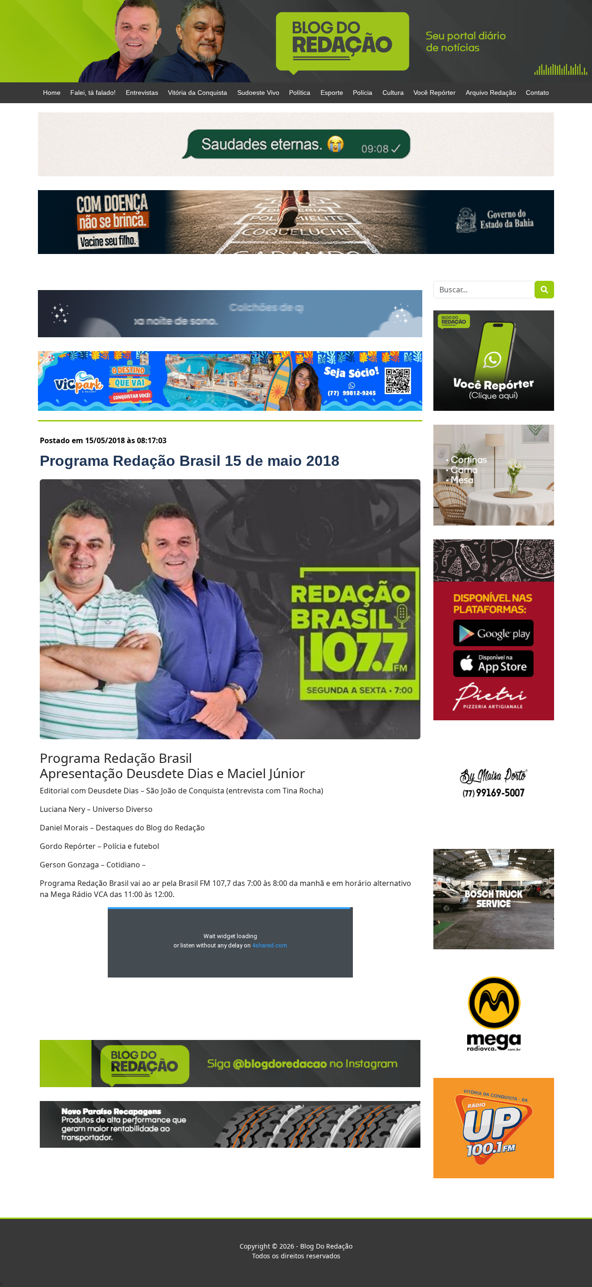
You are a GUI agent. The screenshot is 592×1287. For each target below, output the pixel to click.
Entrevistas (142, 92)
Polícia (362, 92)
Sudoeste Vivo (258, 92)
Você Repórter (434, 92)
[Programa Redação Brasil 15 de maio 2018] (230, 609)
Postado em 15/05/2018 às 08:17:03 (103, 440)
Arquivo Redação (491, 92)
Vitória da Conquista (197, 92)
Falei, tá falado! (93, 92)
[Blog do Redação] (296, 40)
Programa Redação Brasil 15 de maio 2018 (189, 460)
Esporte (332, 92)
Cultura (393, 92)
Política (299, 92)
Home (52, 92)
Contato (537, 92)
